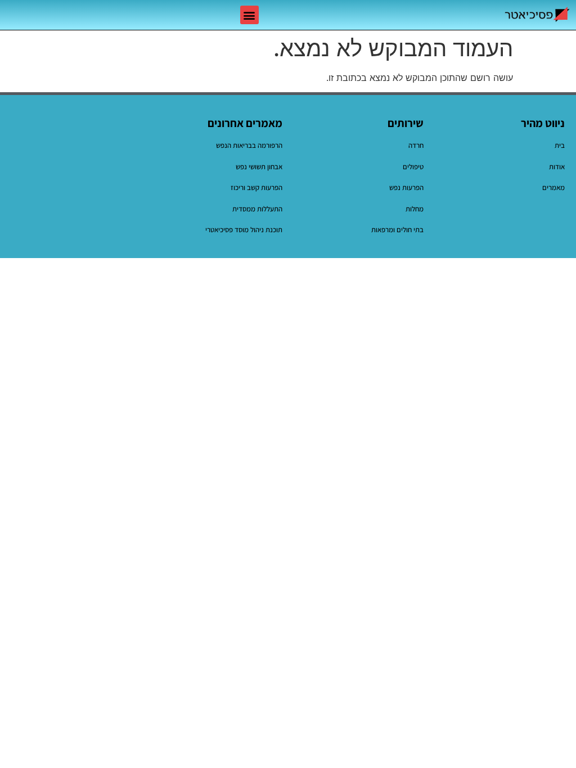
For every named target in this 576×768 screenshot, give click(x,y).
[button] (249, 15)
